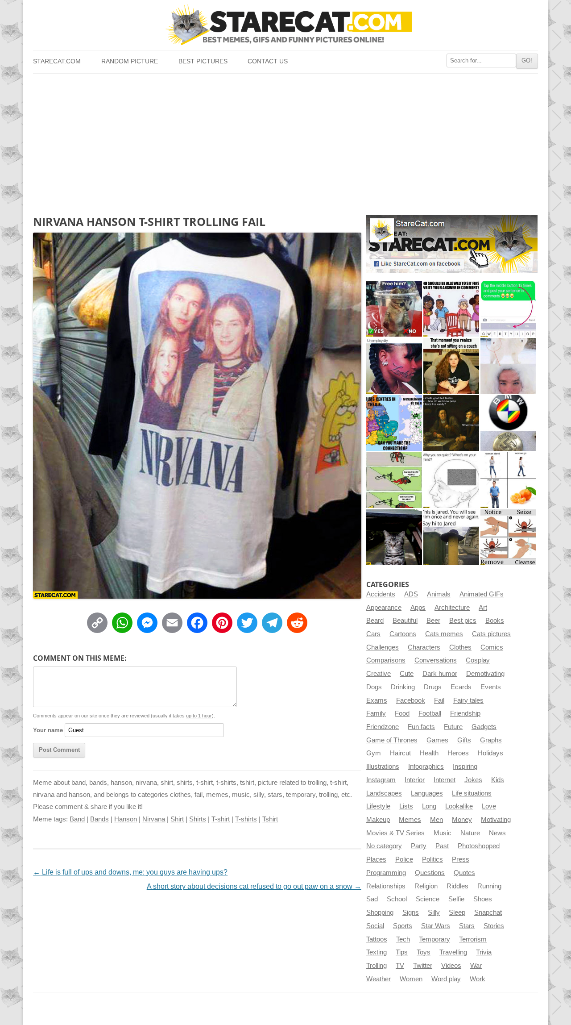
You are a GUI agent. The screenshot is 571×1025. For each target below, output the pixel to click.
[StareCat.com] (285, 24)
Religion (426, 886)
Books (494, 620)
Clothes (460, 647)
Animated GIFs (481, 594)
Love (489, 806)
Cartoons (402, 634)
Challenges (382, 647)
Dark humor (439, 673)
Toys (423, 952)
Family (376, 713)
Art (483, 607)
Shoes (482, 899)
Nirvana (153, 819)
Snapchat (488, 912)
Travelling (453, 952)
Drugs (433, 687)
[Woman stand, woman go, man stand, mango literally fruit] (508, 480)
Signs (410, 912)
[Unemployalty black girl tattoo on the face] (394, 366)
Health (429, 753)
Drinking (403, 687)
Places (376, 859)
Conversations (435, 660)
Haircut (400, 753)
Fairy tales (468, 700)
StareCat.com (57, 61)
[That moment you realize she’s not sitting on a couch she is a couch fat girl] (451, 366)
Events (490, 687)
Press (460, 859)
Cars (373, 634)
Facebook (410, 700)
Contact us (268, 61)
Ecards (461, 687)
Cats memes (444, 634)
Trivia (484, 952)
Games (437, 740)
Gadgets (484, 726)
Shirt (177, 819)
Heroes (458, 753)
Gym (373, 753)
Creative (378, 673)
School (397, 899)
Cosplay (478, 660)
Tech (403, 939)
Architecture (452, 607)
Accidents (380, 594)
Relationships (385, 886)
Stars (467, 925)
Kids (497, 779)
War (476, 965)
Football (429, 713)
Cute (407, 673)
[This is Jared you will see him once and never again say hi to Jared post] (451, 537)
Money (462, 819)
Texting (376, 952)
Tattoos (376, 939)
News (497, 833)
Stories (494, 925)
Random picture (129, 61)
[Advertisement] (285, 140)
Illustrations (382, 766)
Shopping (379, 912)
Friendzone (382, 726)
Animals (439, 594)
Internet (444, 779)
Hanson (125, 819)
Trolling (376, 965)
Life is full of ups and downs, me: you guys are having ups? (130, 872)
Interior (415, 779)
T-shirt (220, 819)
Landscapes (384, 793)
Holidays (490, 753)
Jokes (473, 779)
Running (489, 886)
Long (429, 806)
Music (442, 833)
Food (402, 713)
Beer (433, 620)
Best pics (462, 620)
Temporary (434, 939)
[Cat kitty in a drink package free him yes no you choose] (394, 309)
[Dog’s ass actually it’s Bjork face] (508, 366)
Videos (451, 965)
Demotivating (485, 673)
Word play (446, 979)
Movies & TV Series (395, 833)
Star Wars (435, 925)
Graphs (491, 740)
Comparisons (385, 660)
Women (411, 979)
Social (375, 925)
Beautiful (405, 620)
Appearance (383, 607)
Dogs (374, 687)
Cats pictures (491, 634)
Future (453, 726)
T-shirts (246, 819)
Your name (48, 730)
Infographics (426, 766)
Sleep (457, 912)
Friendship (465, 713)
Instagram (381, 779)
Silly (434, 912)
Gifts (464, 740)
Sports (402, 925)
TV (400, 965)
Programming (386, 872)
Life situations (472, 793)
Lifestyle (378, 806)
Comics (491, 647)
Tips (402, 952)
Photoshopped (479, 846)
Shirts (197, 819)
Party (418, 846)
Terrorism (473, 939)
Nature (470, 833)
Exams (376, 700)
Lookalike (459, 806)
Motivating (496, 819)
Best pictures (203, 61)
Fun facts (421, 726)
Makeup (378, 819)
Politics (432, 859)
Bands (99, 819)
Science (427, 899)
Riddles (457, 886)
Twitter (422, 965)
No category (384, 846)
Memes (410, 819)
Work (477, 979)
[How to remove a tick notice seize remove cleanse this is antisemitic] (508, 537)
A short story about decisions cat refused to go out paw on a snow (254, 886)
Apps (418, 607)
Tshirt (270, 819)
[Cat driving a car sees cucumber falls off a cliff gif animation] (394, 537)
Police (404, 859)
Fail (439, 700)
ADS (411, 594)
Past (442, 846)
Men (436, 819)
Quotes (464, 872)
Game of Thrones (392, 740)
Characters (424, 647)
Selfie (456, 899)
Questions (430, 872)
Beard (375, 620)
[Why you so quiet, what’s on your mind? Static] (451, 480)
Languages (427, 793)
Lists (406, 806)
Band (77, 819)
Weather (378, 979)
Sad (372, 899)
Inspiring (465, 766)
